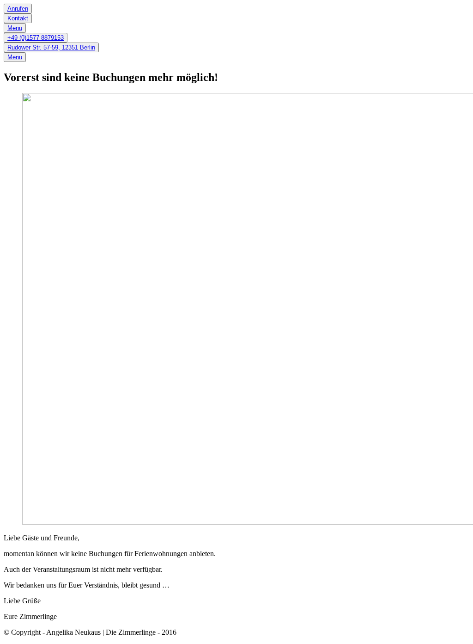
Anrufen (17, 8)
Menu (14, 28)
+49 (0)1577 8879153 (35, 37)
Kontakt (17, 18)
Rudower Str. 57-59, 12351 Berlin (51, 47)
